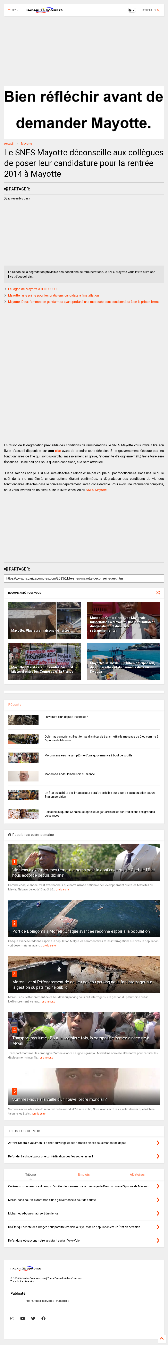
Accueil (9, 143)
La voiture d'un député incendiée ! (66, 716)
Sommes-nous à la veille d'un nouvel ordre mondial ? (59, 1099)
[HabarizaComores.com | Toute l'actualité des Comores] (44, 11)
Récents (15, 705)
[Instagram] (12, 1318)
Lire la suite (62, 889)
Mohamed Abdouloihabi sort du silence (70, 774)
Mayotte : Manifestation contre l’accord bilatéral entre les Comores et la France (42, 669)
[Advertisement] (82, 51)
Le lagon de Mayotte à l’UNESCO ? (32, 289)
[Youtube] (22, 1318)
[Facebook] (43, 1318)
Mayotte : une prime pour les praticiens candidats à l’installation (53, 295)
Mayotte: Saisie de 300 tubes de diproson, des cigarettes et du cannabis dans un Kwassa (122, 667)
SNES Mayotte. (96, 490)
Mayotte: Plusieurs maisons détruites (40, 630)
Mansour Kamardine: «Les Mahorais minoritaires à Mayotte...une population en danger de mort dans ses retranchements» (123, 624)
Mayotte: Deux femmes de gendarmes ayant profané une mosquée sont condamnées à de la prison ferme (84, 302)
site (58, 451)
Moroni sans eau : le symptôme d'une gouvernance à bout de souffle (88, 755)
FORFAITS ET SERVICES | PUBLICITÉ (47, 1301)
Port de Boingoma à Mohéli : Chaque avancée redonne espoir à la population (81, 931)
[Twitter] (33, 1318)
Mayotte (26, 143)
